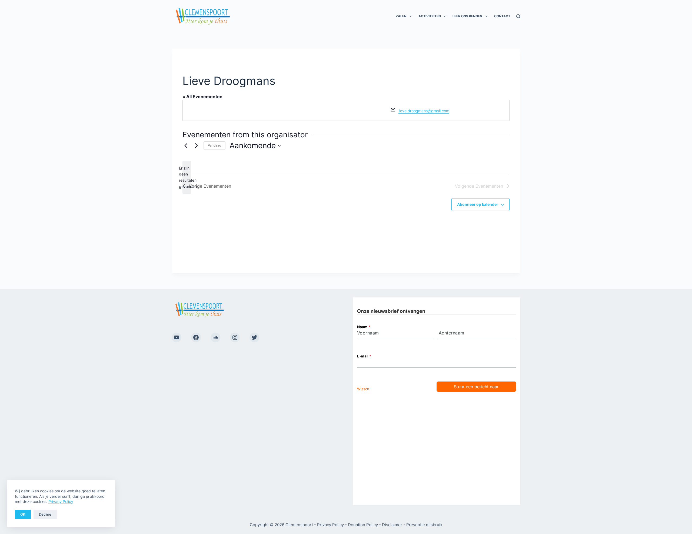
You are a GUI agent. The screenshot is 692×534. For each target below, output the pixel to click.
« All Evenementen (202, 96)
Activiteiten (429, 16)
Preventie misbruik (424, 524)
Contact (502, 16)
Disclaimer (392, 524)
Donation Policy (363, 524)
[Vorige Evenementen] (185, 145)
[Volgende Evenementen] (196, 145)
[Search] (518, 16)
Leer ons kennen (467, 16)
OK (22, 514)
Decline (45, 514)
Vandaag (214, 145)
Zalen (401, 16)
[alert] (186, 177)
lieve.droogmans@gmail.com (423, 110)
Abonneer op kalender (477, 204)
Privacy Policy (60, 501)
